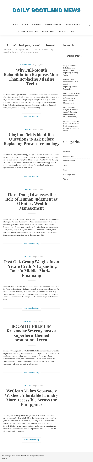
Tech (65, 170)
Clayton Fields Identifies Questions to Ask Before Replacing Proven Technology (31, 139)
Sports (65, 165)
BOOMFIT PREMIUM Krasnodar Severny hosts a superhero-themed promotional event (31, 332)
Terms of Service (53, 25)
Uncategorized (69, 174)
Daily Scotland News (22, 456)
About (25, 25)
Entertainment (69, 161)
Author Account (67, 31)
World (65, 179)
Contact (36, 25)
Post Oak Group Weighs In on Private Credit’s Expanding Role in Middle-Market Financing (31, 268)
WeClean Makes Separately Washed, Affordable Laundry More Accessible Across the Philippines (31, 397)
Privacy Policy (73, 25)
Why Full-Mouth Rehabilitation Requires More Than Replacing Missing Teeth (31, 76)
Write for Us (48, 31)
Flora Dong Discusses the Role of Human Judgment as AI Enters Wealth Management (31, 201)
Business (66, 152)
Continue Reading (31, 116)
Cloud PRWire (25, 65)
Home (15, 25)
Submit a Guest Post (28, 31)
